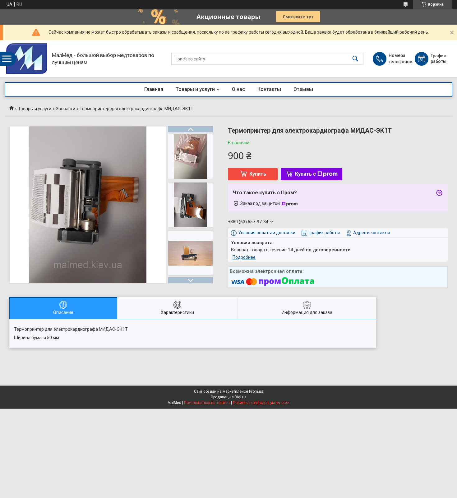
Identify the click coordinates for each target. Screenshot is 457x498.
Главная (153, 89)
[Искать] (355, 58)
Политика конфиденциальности (261, 403)
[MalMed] (26, 58)
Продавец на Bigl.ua (229, 397)
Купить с (305, 174)
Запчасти (65, 108)
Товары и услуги (195, 89)
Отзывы (303, 89)
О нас (238, 89)
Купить (257, 174)
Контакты (269, 89)
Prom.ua (256, 391)
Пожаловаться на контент (207, 403)
